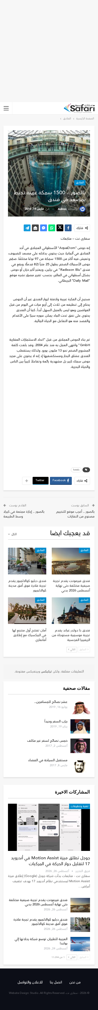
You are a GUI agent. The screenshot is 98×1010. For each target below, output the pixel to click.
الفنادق (80, 182)
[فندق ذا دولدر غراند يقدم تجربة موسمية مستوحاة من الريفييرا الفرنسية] (71, 610)
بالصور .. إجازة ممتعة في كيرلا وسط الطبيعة (23, 514)
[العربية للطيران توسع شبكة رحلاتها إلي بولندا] (80, 944)
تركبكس (46, 671)
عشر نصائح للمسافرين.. (50, 702)
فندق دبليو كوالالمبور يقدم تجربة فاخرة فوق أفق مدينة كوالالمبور (40, 921)
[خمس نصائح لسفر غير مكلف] (80, 746)
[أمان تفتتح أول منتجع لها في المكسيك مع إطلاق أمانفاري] (27, 610)
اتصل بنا (56, 982)
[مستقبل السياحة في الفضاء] (80, 765)
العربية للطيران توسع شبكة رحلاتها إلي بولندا (41, 941)
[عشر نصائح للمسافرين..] (80, 707)
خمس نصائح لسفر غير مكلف (47, 740)
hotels (76, 470)
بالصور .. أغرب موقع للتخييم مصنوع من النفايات (75, 514)
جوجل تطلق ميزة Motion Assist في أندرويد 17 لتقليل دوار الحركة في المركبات (50, 861)
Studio (34, 993)
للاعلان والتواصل (30, 982)
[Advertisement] (49, 51)
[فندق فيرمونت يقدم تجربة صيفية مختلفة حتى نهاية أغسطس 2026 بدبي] (71, 561)
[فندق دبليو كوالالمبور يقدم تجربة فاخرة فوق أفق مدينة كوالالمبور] (27, 561)
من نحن (75, 982)
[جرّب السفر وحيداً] (80, 726)
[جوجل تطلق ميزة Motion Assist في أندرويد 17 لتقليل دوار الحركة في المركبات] (49, 827)
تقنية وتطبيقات (79, 806)
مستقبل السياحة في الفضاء (47, 760)
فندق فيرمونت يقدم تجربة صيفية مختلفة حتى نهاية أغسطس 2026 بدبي (38, 902)
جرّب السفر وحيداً (55, 721)
